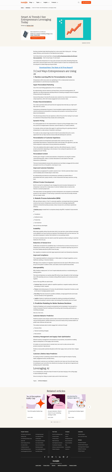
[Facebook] (45, 457)
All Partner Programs (82, 442)
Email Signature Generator (57, 442)
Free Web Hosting (39, 451)
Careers (66, 436)
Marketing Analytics (39, 447)
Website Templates (56, 449)
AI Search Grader (55, 436)
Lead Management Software (26, 451)
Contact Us (67, 449)
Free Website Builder (39, 436)
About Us (67, 434)
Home (22, 7)
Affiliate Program (81, 451)
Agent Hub (23, 440)
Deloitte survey (38, 209)
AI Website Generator (25, 447)
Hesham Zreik (30, 25)
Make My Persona (55, 440)
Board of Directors (68, 440)
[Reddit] (63, 457)
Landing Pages (38, 438)
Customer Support (81, 434)
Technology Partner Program (83, 446)
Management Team (68, 438)
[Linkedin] (60, 457)
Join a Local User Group (82, 436)
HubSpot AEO (23, 436)
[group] (35, 407)
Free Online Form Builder (40, 440)
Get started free (86, 2)
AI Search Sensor (55, 438)
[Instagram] (48, 457)
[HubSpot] (56, 461)
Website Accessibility (62, 465)
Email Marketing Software (26, 449)
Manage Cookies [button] (73, 465)
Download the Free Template (38, 37)
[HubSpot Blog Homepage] (24, 2)
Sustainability (67, 447)
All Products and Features (26, 434)
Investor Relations (68, 442)
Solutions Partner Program (83, 444)
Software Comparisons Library (58, 447)
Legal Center (38, 465)
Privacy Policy (46, 465)
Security (53, 465)
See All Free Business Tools (57, 434)
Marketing (28, 7)
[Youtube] (52, 457)
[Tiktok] (67, 457)
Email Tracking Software (25, 442)
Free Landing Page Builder (40, 449)
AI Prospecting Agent (39, 434)
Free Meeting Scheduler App (26, 438)
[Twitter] (56, 457)
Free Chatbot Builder (39, 442)
